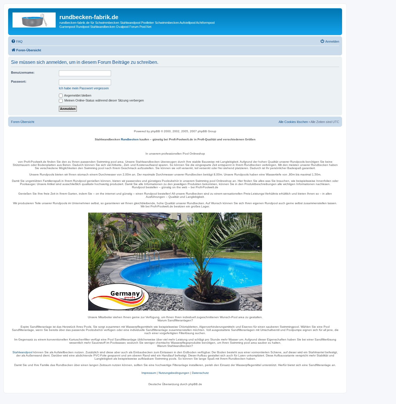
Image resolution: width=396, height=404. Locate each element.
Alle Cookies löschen (293, 122)
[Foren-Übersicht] (34, 19)
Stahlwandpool (22, 352)
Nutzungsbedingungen (174, 372)
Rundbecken (130, 139)
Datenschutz (200, 372)
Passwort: (18, 81)
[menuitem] (17, 41)
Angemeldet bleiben (77, 95)
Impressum (148, 372)
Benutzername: (22, 72)
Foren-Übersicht (22, 122)
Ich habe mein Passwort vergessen (84, 88)
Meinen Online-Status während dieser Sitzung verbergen (103, 100)
